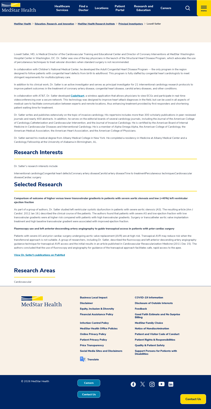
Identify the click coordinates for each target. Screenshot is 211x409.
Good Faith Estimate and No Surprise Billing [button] (157, 316)
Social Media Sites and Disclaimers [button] (101, 351)
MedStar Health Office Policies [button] (99, 328)
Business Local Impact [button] (93, 297)
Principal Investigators (131, 23)
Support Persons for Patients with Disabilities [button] (156, 352)
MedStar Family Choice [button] (149, 323)
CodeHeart (77, 96)
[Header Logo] (17, 6)
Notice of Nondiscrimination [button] (152, 328)
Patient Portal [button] (120, 8)
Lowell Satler (154, 23)
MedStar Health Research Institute (96, 23)
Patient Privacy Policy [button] (93, 340)
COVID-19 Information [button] (149, 297)
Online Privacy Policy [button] (93, 334)
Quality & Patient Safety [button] (150, 345)
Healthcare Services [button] (62, 8)
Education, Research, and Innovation (54, 23)
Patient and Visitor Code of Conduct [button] (157, 334)
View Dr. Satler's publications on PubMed (39, 255)
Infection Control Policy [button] (94, 323)
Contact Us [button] (89, 394)
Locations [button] (101, 8)
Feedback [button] (141, 309)
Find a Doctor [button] (83, 8)
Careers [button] (166, 8)
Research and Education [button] (143, 8)
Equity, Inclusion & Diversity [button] (97, 309)
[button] (188, 8)
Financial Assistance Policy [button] (96, 314)
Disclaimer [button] (86, 303)
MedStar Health (22, 23)
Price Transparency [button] (92, 345)
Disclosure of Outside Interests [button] (154, 303)
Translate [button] (93, 359)
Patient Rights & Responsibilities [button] (155, 340)
